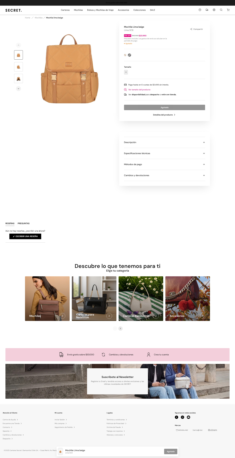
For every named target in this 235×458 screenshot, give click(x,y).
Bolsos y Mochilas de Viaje (100, 10)
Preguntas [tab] (24, 224)
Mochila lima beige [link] (54, 17)
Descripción (130, 142)
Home (27, 17)
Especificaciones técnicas (137, 153)
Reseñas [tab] (9, 224)
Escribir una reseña (28, 237)
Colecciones (139, 10)
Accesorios (123, 10)
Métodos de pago (133, 164)
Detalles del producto (163, 115)
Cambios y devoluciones (136, 175)
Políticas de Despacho (91, 3)
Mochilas (78, 10)
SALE (152, 10)
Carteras (65, 10)
